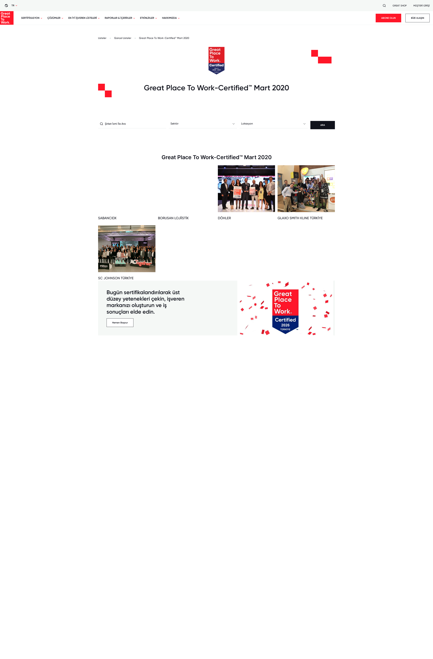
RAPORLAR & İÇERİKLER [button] (118, 17)
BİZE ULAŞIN (417, 18)
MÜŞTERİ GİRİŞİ (421, 5)
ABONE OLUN (388, 18)
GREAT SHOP (400, 5)
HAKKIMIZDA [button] (169, 17)
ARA (322, 125)
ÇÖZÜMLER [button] (53, 17)
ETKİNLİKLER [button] (147, 17)
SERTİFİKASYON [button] (30, 17)
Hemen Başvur (120, 322)
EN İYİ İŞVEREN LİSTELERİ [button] (82, 17)
